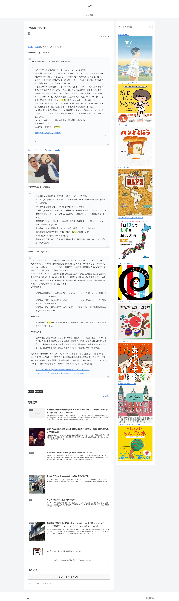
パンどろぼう (123, 125)
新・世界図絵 (123, 167)
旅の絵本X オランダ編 (127, 384)
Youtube (57, 150)
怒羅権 (37, 47)
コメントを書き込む (69, 577)
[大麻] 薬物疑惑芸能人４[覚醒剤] (47, 133)
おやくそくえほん (125, 341)
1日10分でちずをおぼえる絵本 (130, 218)
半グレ (32, 391)
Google (49, 150)
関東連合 (39, 391)
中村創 (30, 47)
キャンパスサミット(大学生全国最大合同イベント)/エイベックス (63, 370)
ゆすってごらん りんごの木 (129, 425)
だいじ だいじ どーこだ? (128, 83)
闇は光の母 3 (123, 35)
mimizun (34, 141)
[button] (150, 27)
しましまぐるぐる (125, 263)
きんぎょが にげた (125, 301)
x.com (42, 150)
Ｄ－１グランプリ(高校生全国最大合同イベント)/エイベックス (62, 373)
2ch (36, 150)
